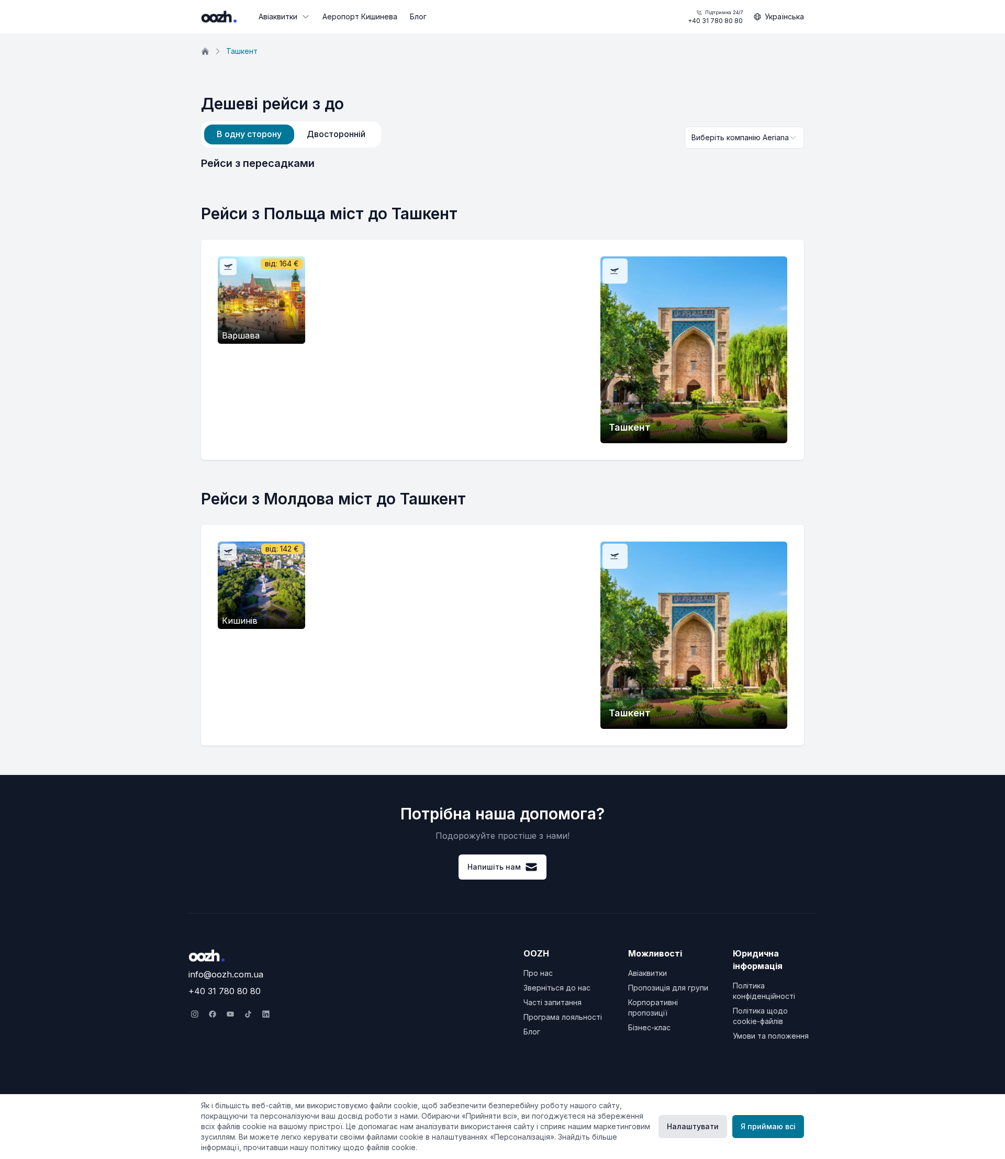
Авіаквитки (278, 16)
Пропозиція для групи (668, 987)
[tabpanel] (502, 163)
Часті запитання (552, 1002)
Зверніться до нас (556, 987)
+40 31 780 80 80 (715, 17)
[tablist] (291, 134)
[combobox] (744, 138)
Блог (418, 16)
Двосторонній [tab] (336, 134)
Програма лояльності (562, 1016)
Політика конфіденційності (764, 990)
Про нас (538, 973)
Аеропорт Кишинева (359, 16)
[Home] (205, 51)
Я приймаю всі (768, 1126)
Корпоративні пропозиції (653, 1007)
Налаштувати (693, 1126)
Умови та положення (771, 1035)
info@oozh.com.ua (225, 974)
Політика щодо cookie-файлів (760, 1016)
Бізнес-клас (649, 1027)
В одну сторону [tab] (249, 134)
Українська (784, 16)
